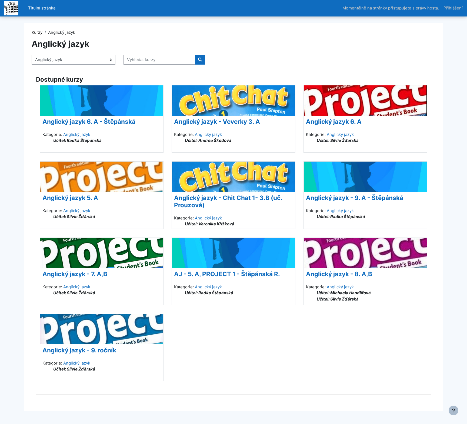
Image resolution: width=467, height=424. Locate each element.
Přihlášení (453, 8)
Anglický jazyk (76, 134)
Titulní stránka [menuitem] (41, 8)
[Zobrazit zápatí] (453, 410)
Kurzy (37, 32)
